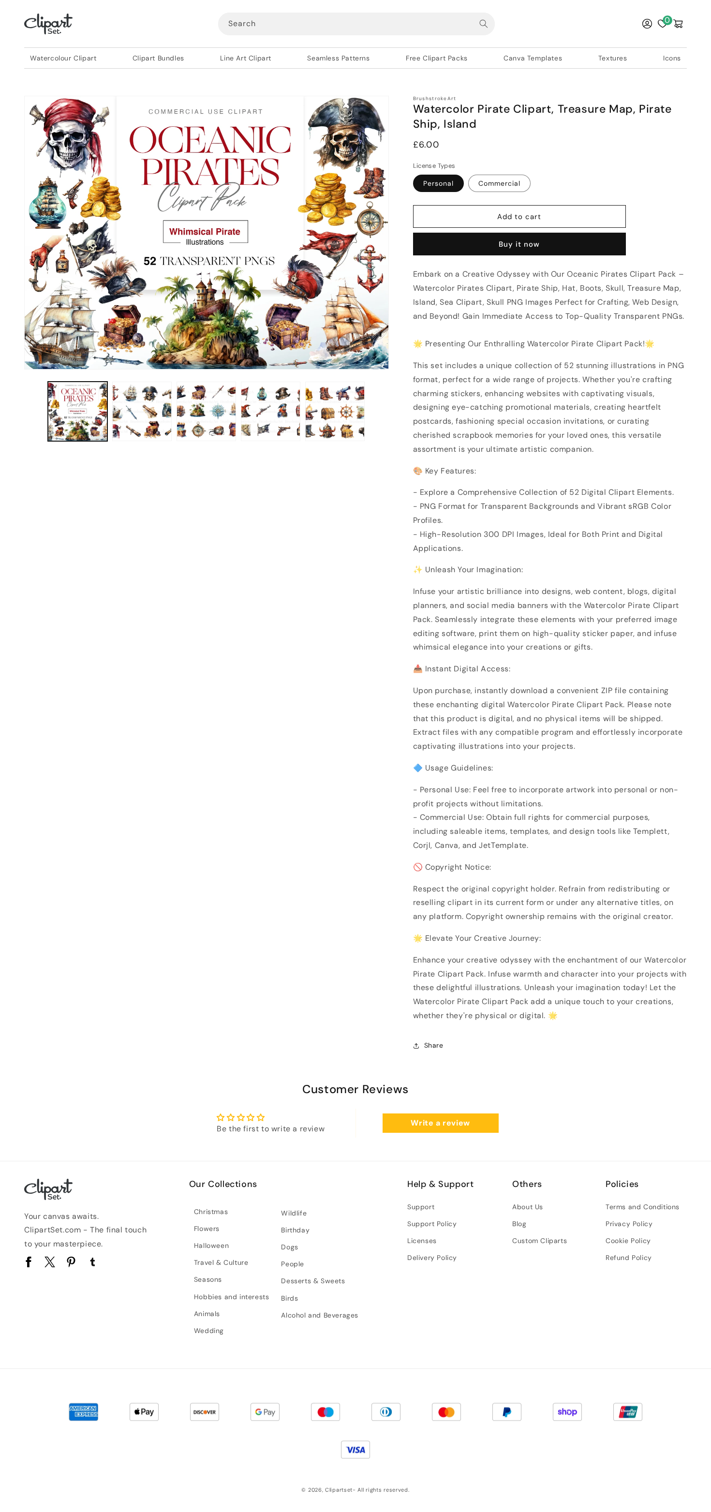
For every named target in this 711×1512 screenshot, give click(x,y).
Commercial (499, 183)
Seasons (208, 1279)
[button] (678, 23)
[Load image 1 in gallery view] (77, 411)
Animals (207, 1313)
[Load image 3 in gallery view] (206, 411)
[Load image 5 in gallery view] (335, 411)
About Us (527, 1206)
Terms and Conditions (643, 1206)
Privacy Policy (629, 1223)
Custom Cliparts (539, 1240)
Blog (519, 1223)
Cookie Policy (628, 1240)
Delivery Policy (432, 1257)
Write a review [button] (440, 1123)
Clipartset (339, 1489)
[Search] (483, 23)
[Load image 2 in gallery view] (142, 411)
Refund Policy (629, 1257)
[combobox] (356, 24)
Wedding (209, 1330)
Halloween (211, 1245)
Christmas (211, 1211)
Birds (289, 1298)
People (292, 1264)
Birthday (295, 1230)
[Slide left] (34, 411)
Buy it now (519, 244)
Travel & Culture (221, 1262)
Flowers (207, 1228)
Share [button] (434, 1045)
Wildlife (294, 1213)
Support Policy (432, 1223)
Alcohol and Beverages (319, 1315)
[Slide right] (378, 411)
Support (420, 1206)
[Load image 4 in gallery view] (270, 411)
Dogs (289, 1247)
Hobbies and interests (231, 1296)
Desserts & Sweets (313, 1280)
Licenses (422, 1240)
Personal (438, 183)
